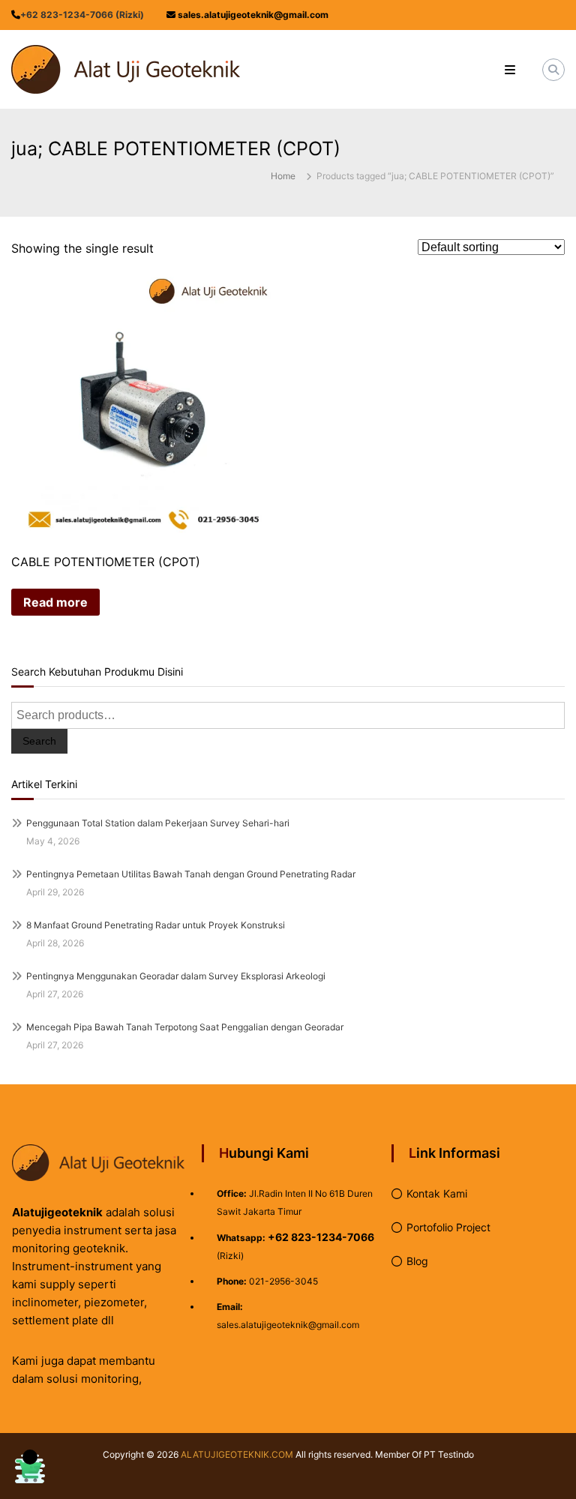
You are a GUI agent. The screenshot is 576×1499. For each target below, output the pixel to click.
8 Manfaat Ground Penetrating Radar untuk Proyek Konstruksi (155, 925)
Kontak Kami (436, 1193)
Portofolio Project (448, 1227)
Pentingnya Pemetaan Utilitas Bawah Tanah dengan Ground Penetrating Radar (191, 874)
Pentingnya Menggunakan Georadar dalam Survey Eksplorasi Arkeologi (176, 976)
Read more (55, 602)
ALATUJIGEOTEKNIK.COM (237, 1454)
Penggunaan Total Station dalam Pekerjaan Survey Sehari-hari (158, 823)
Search (39, 741)
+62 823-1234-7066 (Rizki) (82, 14)
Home (283, 175)
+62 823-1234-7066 (321, 1237)
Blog (417, 1261)
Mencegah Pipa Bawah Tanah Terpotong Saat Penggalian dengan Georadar (185, 1027)
